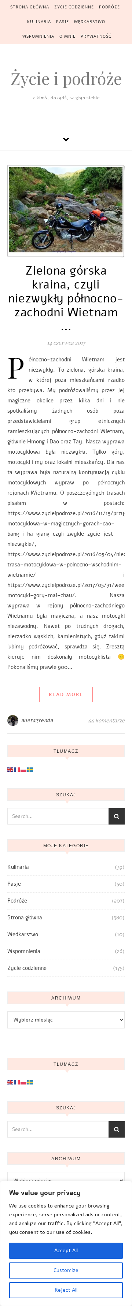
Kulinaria (39, 22)
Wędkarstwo (89, 22)
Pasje (62, 22)
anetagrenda (37, 720)
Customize (66, 1270)
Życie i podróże (66, 78)
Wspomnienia (38, 36)
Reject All (66, 1290)
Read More (66, 694)
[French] (17, 769)
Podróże (109, 7)
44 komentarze (106, 720)
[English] (10, 769)
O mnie (67, 36)
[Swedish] (30, 769)
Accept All (66, 1250)
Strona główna (29, 7)
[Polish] (24, 769)
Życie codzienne (74, 7)
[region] (66, 1243)
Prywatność (96, 36)
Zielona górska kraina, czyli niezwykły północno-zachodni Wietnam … (66, 299)
